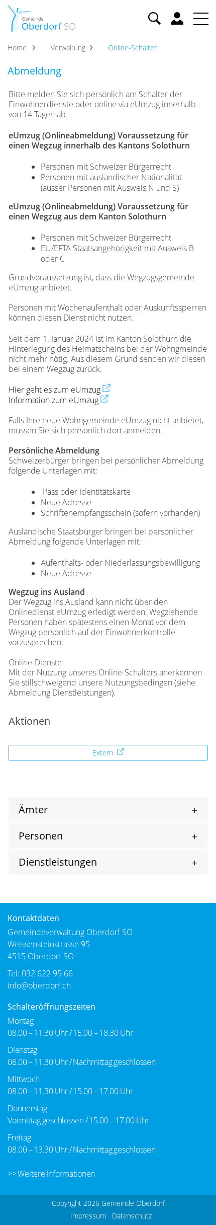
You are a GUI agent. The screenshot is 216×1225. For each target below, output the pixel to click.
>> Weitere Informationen (51, 1173)
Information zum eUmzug (59, 400)
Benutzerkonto (177, 18)
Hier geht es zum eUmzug (60, 389)
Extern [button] (103, 752)
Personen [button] (41, 836)
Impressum (88, 1215)
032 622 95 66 (47, 973)
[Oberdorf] (41, 17)
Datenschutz (132, 1215)
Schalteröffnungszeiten (51, 1006)
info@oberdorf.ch (39, 985)
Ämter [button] (33, 809)
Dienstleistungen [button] (58, 862)
